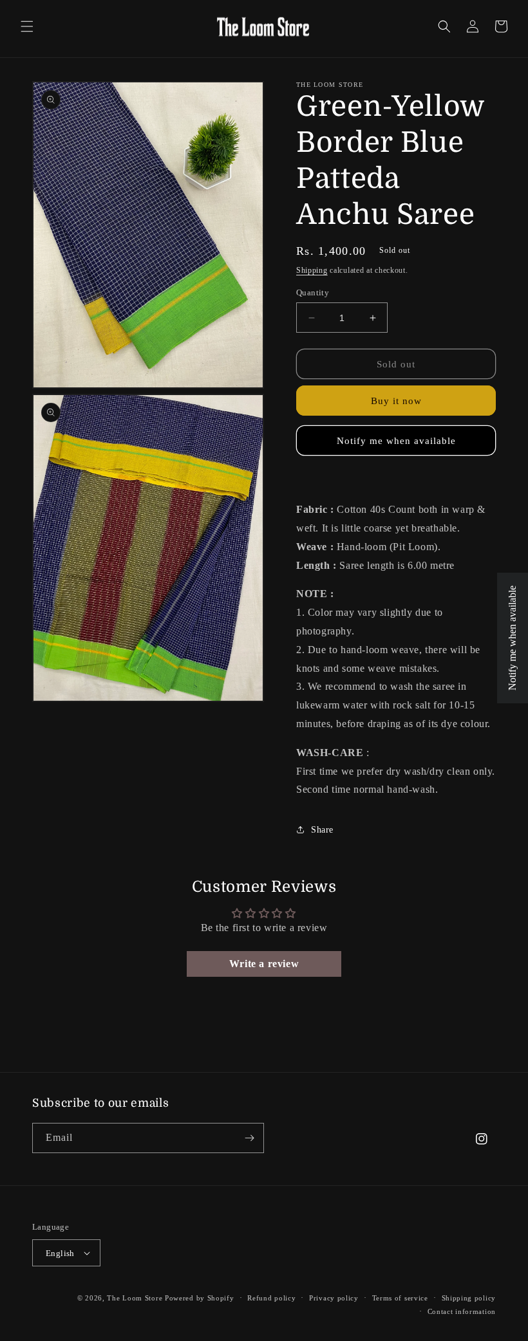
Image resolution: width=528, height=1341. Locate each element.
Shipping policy (469, 1298)
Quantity (312, 292)
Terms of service (400, 1298)
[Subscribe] (249, 1138)
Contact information (462, 1311)
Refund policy (271, 1298)
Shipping (312, 270)
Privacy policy (334, 1298)
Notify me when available (396, 441)
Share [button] (322, 830)
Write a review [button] (264, 963)
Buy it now (396, 401)
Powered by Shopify (199, 1298)
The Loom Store (134, 1298)
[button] (27, 26)
